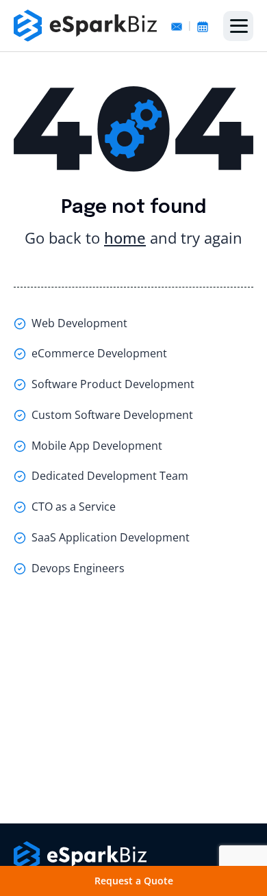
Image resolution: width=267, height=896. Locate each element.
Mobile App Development (96, 445)
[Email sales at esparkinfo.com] (176, 25)
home (125, 237)
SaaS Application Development (110, 537)
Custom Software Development (112, 414)
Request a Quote (133, 880)
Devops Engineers (78, 568)
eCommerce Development (99, 353)
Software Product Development (112, 384)
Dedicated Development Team (109, 475)
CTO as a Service (73, 506)
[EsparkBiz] (85, 26)
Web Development (79, 323)
